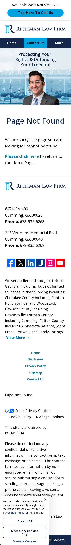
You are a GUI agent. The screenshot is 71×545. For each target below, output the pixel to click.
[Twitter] (20, 263)
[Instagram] (50, 263)
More (59, 43)
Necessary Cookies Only (24, 532)
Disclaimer (35, 359)
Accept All (25, 521)
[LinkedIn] (30, 263)
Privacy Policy (35, 366)
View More (15, 337)
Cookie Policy (20, 416)
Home (12, 43)
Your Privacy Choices (33, 410)
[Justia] (40, 263)
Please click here (22, 156)
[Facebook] (11, 263)
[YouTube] (60, 263)
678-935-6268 (32, 221)
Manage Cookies (50, 416)
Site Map (35, 373)
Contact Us (35, 43)
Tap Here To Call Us (35, 12)
